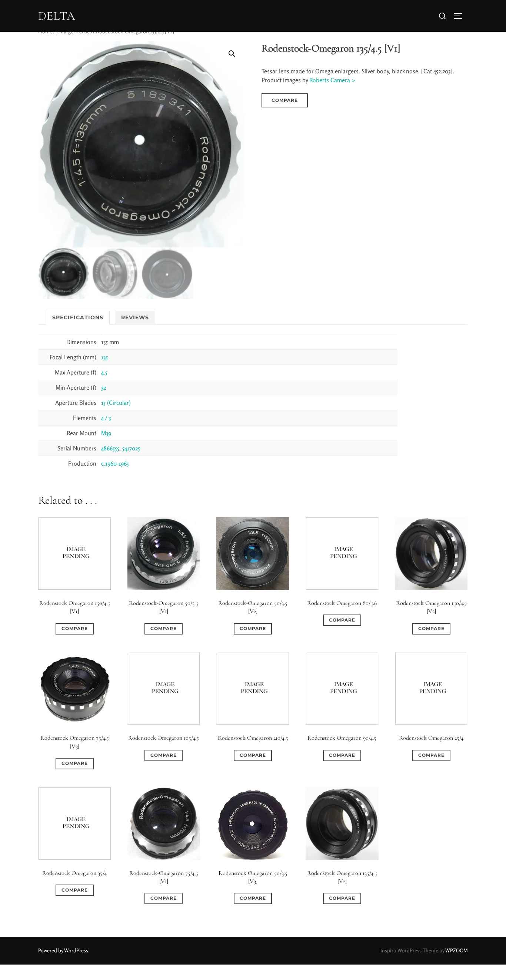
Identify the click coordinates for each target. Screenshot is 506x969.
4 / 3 (106, 418)
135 (104, 357)
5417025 (131, 448)
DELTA (56, 16)
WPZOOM (456, 950)
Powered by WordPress (63, 950)
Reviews (135, 317)
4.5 (104, 372)
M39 (106, 433)
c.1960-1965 (115, 463)
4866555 (110, 448)
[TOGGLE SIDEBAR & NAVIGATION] (460, 16)
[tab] (78, 317)
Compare (285, 100)
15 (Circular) (116, 402)
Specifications (77, 317)
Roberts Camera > (332, 80)
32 (103, 387)
